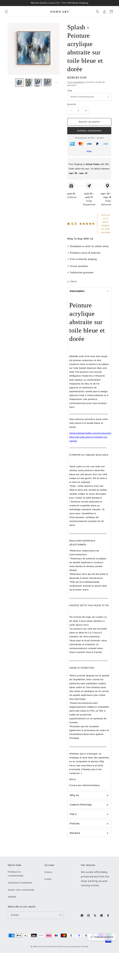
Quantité (71, 104)
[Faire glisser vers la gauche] (11, 82)
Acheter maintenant (89, 130)
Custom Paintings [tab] (81, 804)
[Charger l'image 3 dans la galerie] (38, 82)
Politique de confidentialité (15, 874)
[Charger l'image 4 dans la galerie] (48, 82)
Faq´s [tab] (73, 814)
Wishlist (12, 896)
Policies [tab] (74, 823)
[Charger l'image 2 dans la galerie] (29, 82)
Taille (69, 90)
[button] (6, 11)
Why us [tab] (74, 795)
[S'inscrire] (60, 915)
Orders (48, 872)
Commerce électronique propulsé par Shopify (67, 947)
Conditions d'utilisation (20, 882)
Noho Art (42, 947)
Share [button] (73, 281)
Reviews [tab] (75, 832)
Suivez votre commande (21, 890)
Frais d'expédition (75, 82)
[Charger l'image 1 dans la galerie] (19, 82)
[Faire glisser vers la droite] (56, 82)
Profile (47, 879)
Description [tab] (77, 291)
